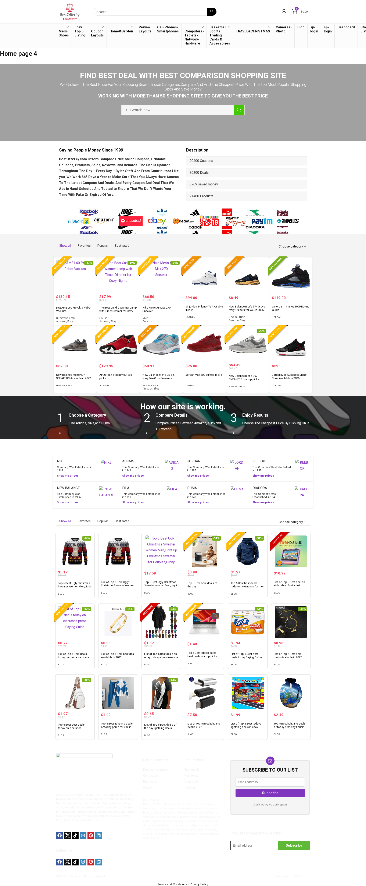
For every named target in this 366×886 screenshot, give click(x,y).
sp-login (314, 29)
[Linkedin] (98, 835)
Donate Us (191, 781)
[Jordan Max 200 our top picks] (204, 344)
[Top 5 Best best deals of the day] (204, 551)
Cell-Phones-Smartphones (168, 29)
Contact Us (150, 775)
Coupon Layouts (97, 33)
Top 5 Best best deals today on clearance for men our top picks (247, 586)
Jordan (190, 317)
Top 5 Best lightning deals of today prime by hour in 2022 (289, 727)
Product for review (155, 769)
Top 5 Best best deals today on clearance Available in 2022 (71, 728)
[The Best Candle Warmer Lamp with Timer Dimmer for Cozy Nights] (118, 276)
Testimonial (192, 769)
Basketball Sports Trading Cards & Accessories (219, 35)
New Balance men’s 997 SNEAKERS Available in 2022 (73, 376)
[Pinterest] (90, 835)
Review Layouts (145, 29)
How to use (191, 775)
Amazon (61, 321)
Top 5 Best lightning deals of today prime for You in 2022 (117, 727)
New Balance (237, 317)
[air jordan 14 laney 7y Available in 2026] (204, 276)
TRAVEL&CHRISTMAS (253, 31)
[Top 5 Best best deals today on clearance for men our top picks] (248, 551)
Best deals (150, 781)
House (103, 318)
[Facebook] (59, 835)
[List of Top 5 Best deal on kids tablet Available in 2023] (291, 551)
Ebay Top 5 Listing (80, 31)
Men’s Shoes (64, 33)
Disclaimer (281, 876)
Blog (301, 27)
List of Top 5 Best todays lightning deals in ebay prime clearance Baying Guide (246, 728)
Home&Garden (121, 31)
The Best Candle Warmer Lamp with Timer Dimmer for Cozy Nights (118, 311)
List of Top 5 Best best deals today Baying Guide (246, 655)
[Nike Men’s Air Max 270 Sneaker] (161, 276)
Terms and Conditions (172, 884)
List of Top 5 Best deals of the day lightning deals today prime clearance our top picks (160, 729)
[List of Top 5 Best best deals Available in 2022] (291, 622)
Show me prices (68, 475)
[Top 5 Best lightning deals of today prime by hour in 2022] (291, 693)
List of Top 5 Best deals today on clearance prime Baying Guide (73, 657)
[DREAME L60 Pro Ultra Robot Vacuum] (75, 276)
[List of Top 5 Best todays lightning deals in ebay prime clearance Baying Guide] (248, 693)
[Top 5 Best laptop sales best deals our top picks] (204, 622)
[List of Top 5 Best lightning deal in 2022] (204, 693)
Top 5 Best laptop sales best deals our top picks (202, 654)
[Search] (211, 12)
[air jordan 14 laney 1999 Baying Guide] (291, 276)
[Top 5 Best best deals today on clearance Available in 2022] (75, 693)
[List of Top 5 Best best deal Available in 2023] (118, 622)
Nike (145, 318)
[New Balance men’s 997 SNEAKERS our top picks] (248, 344)
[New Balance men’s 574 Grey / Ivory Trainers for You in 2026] (248, 276)
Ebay (70, 321)
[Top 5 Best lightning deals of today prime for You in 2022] (118, 693)
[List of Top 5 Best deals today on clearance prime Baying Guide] (75, 622)
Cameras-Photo (284, 29)
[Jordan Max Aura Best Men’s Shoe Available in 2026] (291, 344)
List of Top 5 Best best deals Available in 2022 (288, 655)
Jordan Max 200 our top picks (204, 374)
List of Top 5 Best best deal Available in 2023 (117, 655)
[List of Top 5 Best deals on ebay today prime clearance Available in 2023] (161, 622)
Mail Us (299, 876)
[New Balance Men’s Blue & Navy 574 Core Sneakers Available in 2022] (161, 344)
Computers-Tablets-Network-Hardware (194, 37)
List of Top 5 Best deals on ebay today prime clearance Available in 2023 (161, 657)
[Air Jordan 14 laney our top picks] (118, 344)
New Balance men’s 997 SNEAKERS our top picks (244, 377)
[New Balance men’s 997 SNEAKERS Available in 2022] (75, 344)
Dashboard (346, 27)
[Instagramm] (83, 835)
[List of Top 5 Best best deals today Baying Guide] (248, 622)
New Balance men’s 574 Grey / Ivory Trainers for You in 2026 (247, 308)
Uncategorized (65, 318)
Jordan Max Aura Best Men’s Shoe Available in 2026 (289, 376)
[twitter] (67, 835)
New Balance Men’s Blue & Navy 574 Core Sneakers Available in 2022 (159, 378)
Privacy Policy (199, 884)
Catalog (148, 787)
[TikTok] (75, 835)
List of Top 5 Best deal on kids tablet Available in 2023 (289, 585)
